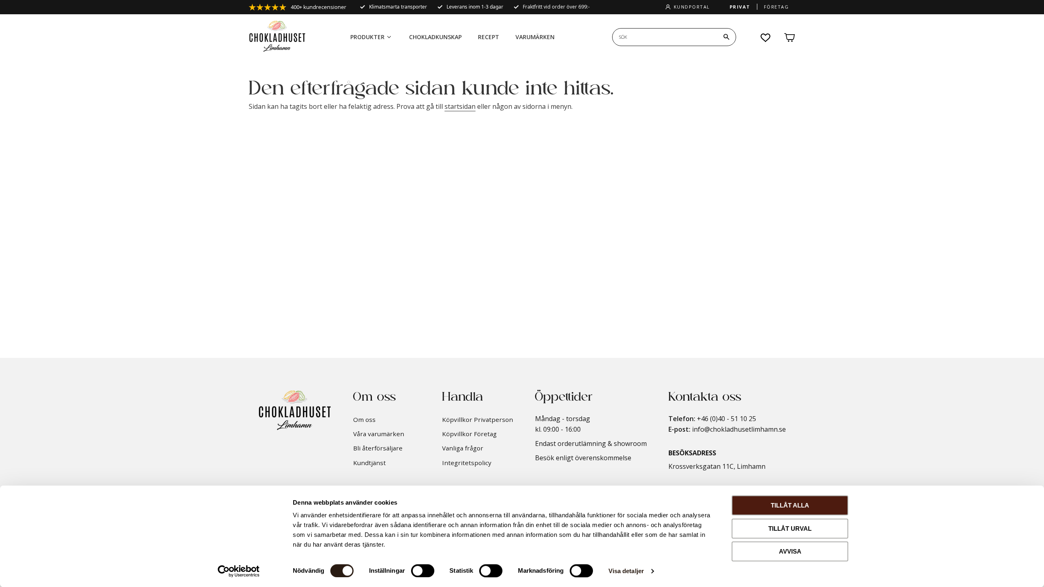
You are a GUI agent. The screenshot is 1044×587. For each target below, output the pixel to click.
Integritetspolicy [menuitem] (466, 463)
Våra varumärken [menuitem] (378, 434)
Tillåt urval (790, 528)
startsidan (460, 106)
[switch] (422, 570)
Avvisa (790, 551)
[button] (766, 37)
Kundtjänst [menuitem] (369, 463)
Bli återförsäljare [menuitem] (378, 448)
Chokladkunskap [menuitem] (435, 37)
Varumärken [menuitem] (535, 37)
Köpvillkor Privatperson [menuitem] (477, 419)
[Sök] (726, 37)
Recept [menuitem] (488, 37)
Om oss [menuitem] (364, 419)
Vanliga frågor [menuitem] (462, 448)
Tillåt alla (790, 505)
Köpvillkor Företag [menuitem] (469, 434)
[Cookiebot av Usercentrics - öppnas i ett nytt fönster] (238, 571)
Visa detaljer (626, 570)
